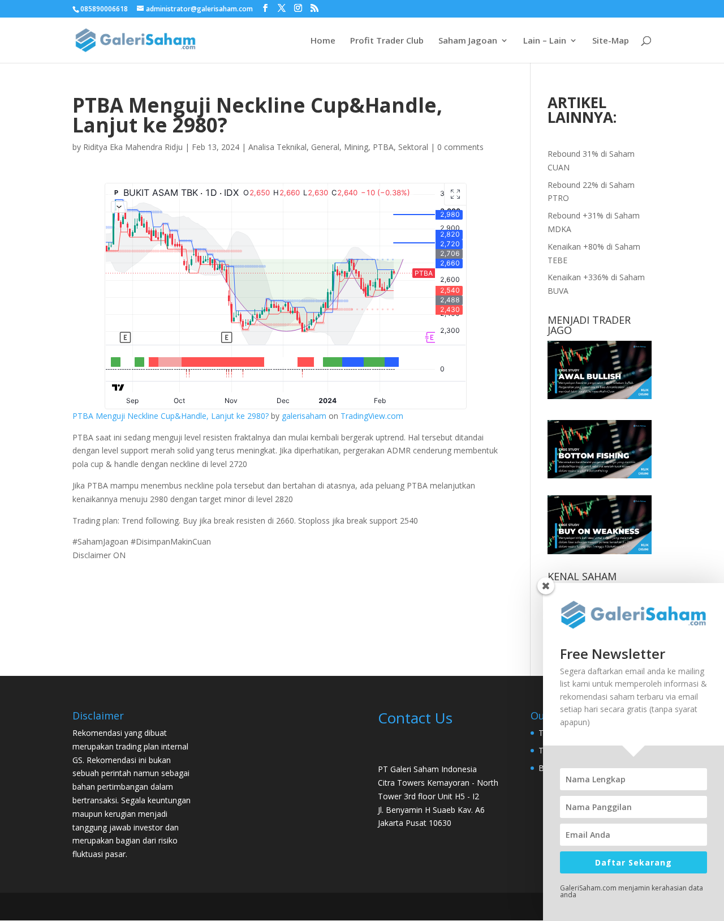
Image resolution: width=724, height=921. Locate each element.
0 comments (460, 147)
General (325, 147)
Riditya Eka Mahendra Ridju (133, 147)
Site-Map (610, 41)
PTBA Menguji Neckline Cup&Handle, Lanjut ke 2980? (170, 415)
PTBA (383, 147)
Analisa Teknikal (277, 147)
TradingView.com (372, 415)
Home (323, 41)
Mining (356, 147)
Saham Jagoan (467, 41)
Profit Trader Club (387, 41)
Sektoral (413, 147)
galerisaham (304, 415)
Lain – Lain (544, 41)
